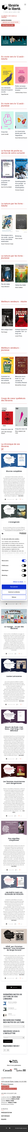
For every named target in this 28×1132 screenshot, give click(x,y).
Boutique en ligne (7, 25)
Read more (20, 495)
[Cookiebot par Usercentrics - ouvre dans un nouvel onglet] (19, 533)
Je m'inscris (8, 1041)
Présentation (6, 1112)
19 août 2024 (10, 815)
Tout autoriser (14, 586)
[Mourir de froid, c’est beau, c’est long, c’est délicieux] (14, 716)
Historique (5, 1116)
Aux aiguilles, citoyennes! (14, 839)
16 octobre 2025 (11, 604)
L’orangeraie (14, 522)
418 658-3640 (5, 1086)
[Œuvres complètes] (14, 461)
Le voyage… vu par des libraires (14, 627)
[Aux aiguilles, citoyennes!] (14, 828)
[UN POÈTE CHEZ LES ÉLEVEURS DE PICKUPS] (14, 882)
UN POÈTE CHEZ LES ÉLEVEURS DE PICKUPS (14, 893)
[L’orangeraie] (14, 511)
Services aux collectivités (10, 22)
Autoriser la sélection (14, 592)
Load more (15, 987)
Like (22, 499)
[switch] (24, 565)
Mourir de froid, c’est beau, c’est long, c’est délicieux (14, 729)
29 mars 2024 (11, 870)
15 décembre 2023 (10, 978)
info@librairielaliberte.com (9, 1089)
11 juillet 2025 (10, 653)
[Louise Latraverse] (14, 666)
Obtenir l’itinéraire (8, 1084)
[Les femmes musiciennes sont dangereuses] (14, 771)
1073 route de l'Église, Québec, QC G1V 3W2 (14, 1081)
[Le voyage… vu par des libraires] (14, 616)
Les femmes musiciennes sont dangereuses (14, 782)
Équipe (3, 1119)
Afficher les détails (18, 581)
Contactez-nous (6, 20)
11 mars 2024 (10, 924)
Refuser (14, 597)
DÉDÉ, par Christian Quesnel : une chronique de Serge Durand (14, 948)
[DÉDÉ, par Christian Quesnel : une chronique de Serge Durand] (14, 936)
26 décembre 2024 (11, 704)
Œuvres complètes (14, 471)
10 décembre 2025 (10, 499)
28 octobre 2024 (11, 758)
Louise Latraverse (14, 676)
